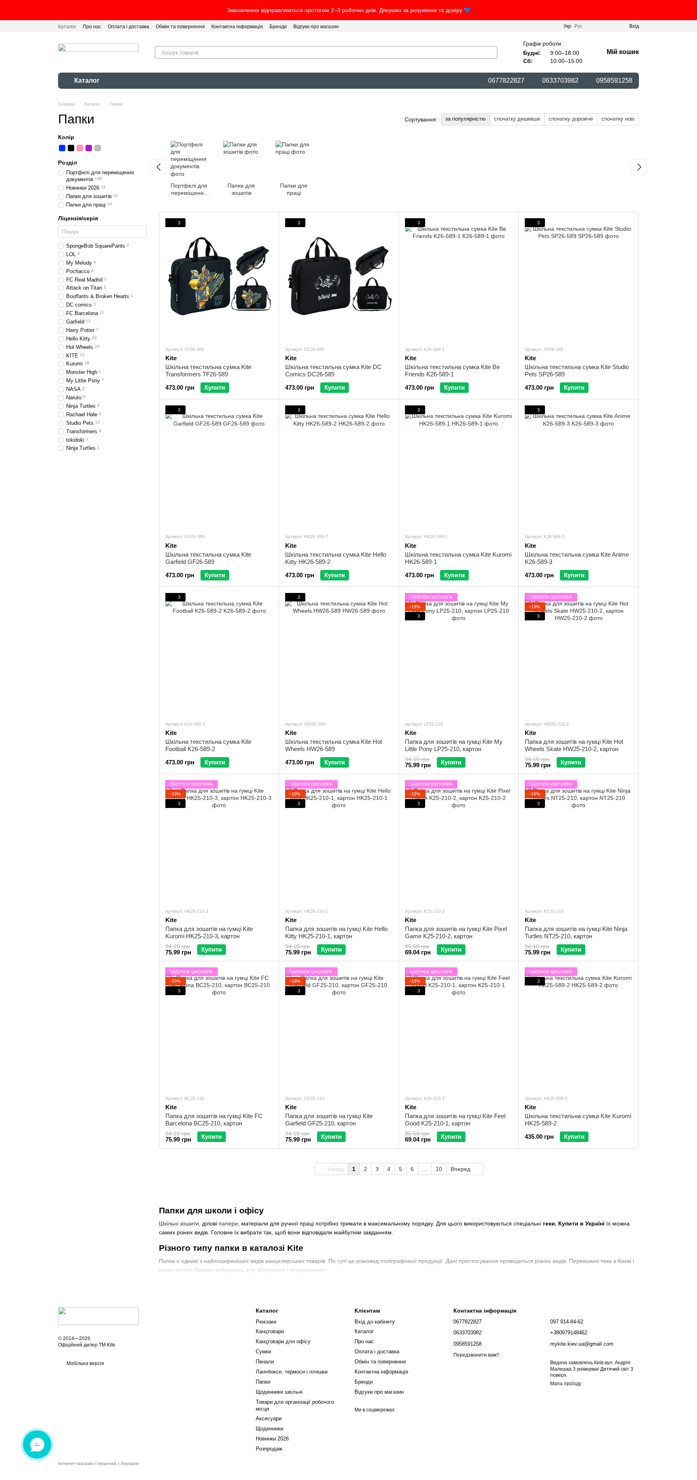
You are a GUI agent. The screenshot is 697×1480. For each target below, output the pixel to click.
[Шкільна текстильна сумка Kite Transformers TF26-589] (219, 278)
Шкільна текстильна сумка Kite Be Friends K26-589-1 (452, 370)
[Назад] (158, 166)
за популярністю (465, 119)
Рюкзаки (266, 1322)
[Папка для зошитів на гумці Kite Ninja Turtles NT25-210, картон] (578, 840)
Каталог (67, 26)
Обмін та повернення (180, 26)
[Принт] (106, 148)
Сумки (263, 1351)
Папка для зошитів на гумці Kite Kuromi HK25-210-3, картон (209, 932)
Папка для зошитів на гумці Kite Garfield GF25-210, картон (329, 1120)
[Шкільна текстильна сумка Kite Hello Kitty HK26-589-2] (338, 465)
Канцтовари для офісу (283, 1341)
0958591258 (614, 80)
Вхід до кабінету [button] (375, 1322)
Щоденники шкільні (279, 1392)
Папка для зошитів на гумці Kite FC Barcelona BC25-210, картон (214, 1120)
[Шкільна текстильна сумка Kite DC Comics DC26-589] (338, 278)
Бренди (278, 26)
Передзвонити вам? (476, 1355)
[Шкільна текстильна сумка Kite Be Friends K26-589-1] (458, 278)
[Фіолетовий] (89, 148)
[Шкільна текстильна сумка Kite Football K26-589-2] (219, 653)
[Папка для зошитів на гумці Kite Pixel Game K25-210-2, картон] (458, 840)
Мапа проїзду (565, 1383)
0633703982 (560, 80)
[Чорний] (71, 148)
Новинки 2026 (272, 1439)
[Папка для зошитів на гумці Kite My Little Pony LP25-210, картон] (458, 653)
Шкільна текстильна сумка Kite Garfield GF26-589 (208, 558)
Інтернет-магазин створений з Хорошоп (98, 1463)
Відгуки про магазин (316, 26)
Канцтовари (270, 1331)
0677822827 (506, 80)
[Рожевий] (80, 148)
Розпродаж (269, 1449)
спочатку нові (617, 119)
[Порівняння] (594, 26)
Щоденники (269, 1429)
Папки (263, 1382)
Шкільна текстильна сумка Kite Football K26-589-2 (208, 745)
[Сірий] (98, 148)
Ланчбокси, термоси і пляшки (292, 1372)
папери (228, 1223)
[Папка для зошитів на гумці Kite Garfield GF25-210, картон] (338, 1027)
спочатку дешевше (517, 119)
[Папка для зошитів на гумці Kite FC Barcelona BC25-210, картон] (219, 1027)
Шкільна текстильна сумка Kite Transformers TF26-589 (208, 370)
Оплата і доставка (128, 26)
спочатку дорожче (571, 119)
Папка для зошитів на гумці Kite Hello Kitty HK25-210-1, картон (336, 932)
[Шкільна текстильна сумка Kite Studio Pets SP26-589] (578, 278)
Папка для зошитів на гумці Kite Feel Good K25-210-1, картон (455, 1120)
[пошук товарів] (490, 52)
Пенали (265, 1362)
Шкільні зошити (179, 1223)
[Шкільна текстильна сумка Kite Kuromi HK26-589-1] (458, 465)
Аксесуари (269, 1418)
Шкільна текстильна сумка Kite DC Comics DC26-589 (333, 370)
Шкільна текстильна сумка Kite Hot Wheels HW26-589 (333, 745)
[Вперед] (639, 167)
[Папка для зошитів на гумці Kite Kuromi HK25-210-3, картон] (219, 840)
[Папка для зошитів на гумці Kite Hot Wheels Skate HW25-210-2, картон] (578, 653)
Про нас (92, 26)
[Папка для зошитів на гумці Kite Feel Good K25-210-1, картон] (458, 1027)
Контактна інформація (237, 26)
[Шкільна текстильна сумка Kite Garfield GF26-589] (219, 465)
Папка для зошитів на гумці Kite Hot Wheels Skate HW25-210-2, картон (574, 745)
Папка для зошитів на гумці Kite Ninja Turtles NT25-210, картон (576, 932)
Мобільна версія (84, 1363)
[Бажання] (608, 26)
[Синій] (62, 148)
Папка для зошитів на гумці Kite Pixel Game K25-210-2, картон (456, 932)
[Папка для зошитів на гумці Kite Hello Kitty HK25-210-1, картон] (338, 840)
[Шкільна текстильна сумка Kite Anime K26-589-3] (578, 465)
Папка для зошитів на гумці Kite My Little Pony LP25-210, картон (454, 745)
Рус (578, 26)
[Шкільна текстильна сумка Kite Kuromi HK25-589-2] (578, 1027)
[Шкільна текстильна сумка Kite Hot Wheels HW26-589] (338, 653)
